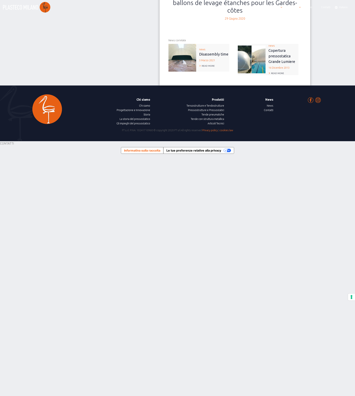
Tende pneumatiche (213, 114)
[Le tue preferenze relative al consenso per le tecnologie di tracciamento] (351, 297)
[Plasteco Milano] (26, 7)
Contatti (268, 110)
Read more (208, 66)
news (213, 55)
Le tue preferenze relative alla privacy (193, 150)
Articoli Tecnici (216, 123)
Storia (146, 114)
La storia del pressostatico (135, 119)
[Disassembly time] (182, 57)
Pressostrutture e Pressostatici (206, 110)
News (270, 105)
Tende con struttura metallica (207, 119)
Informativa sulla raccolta (142, 150)
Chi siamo (144, 105)
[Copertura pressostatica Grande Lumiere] (252, 59)
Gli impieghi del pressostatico (133, 123)
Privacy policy (210, 130)
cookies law (226, 130)
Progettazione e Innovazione (133, 110)
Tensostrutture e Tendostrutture (205, 105)
